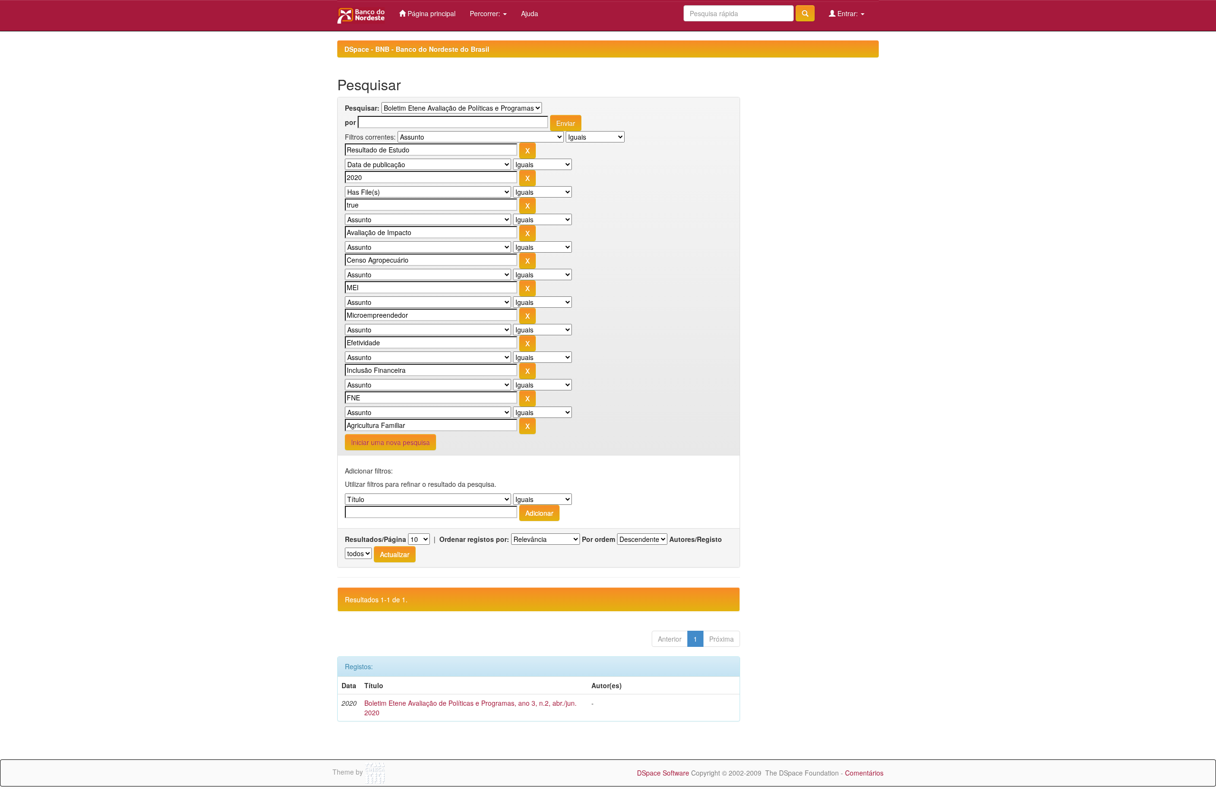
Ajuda (529, 13)
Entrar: (848, 13)
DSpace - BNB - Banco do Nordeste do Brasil (416, 49)
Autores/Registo (695, 539)
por (350, 122)
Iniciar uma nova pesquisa (390, 442)
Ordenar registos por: (474, 539)
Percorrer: (486, 13)
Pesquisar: (362, 108)
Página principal (431, 13)
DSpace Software (663, 772)
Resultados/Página (375, 539)
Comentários (864, 772)
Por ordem (598, 539)
